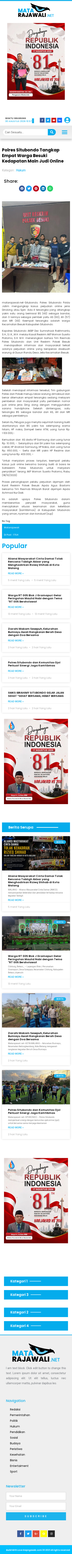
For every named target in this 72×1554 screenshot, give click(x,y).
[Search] (52, 132)
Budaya (15, 1443)
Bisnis (13, 1460)
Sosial (14, 1438)
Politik (14, 1421)
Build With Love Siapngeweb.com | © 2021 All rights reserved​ (38, 1550)
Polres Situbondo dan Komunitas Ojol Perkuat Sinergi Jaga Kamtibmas (34, 664)
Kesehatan (17, 1455)
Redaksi (15, 1409)
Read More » (16, 573)
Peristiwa (16, 1449)
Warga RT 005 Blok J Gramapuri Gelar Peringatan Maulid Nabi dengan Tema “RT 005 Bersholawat (35, 598)
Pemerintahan (20, 1415)
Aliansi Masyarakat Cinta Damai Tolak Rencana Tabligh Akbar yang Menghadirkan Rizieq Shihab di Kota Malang (35, 563)
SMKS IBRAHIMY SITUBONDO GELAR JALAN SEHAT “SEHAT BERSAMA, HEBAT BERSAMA (36, 694)
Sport (13, 1472)
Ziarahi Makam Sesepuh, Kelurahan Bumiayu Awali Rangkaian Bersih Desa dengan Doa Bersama (35, 632)
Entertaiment (19, 1466)
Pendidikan (17, 1432)
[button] (15, 66)
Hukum (21, 170)
